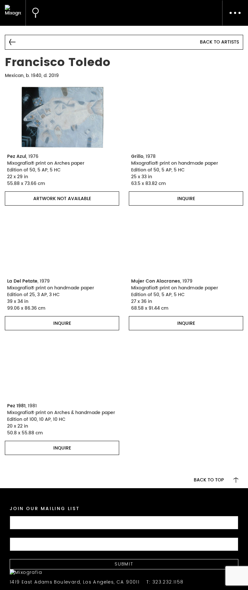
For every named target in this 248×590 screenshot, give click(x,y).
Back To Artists (219, 42)
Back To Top (209, 480)
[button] (32, 13)
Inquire (186, 198)
